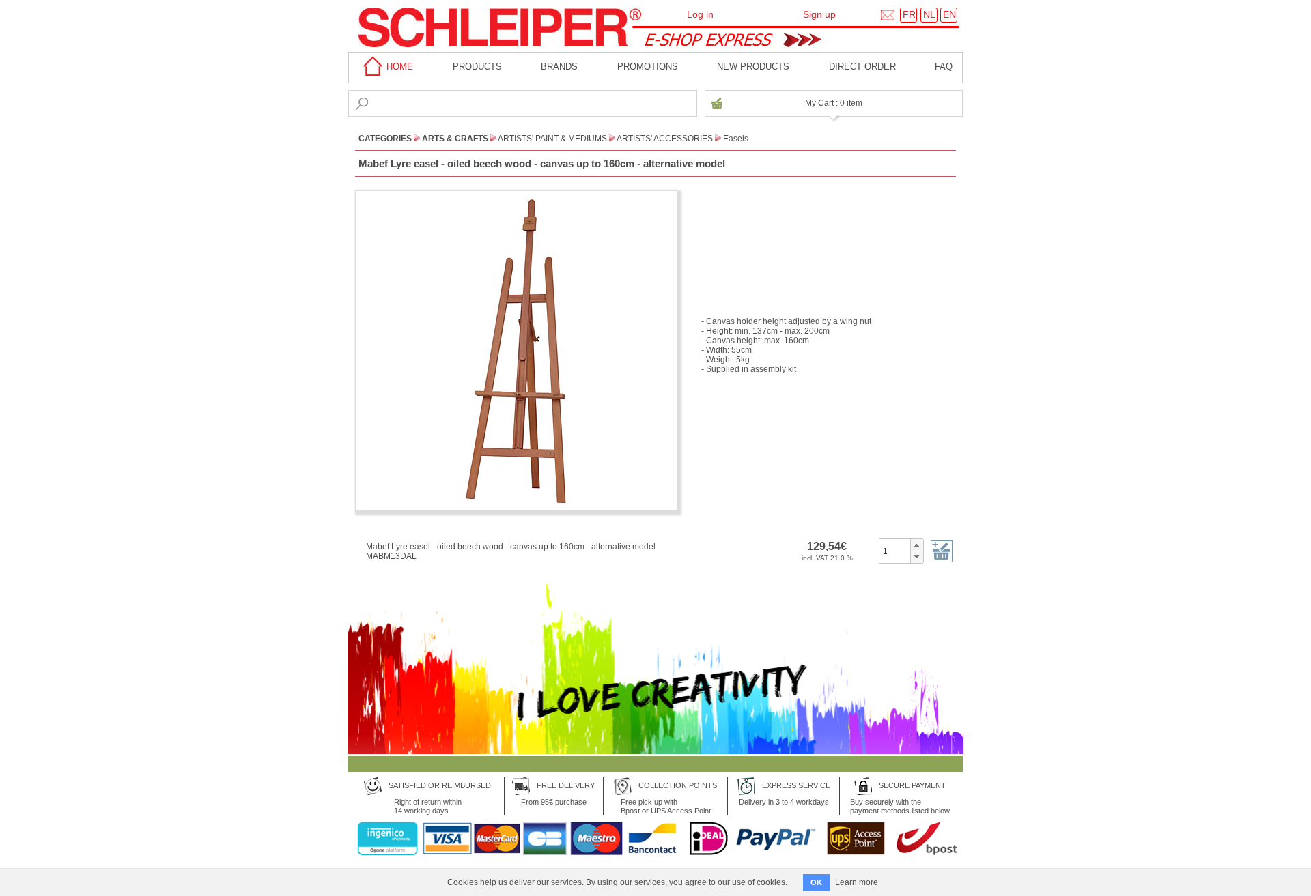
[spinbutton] (895, 550)
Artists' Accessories (665, 138)
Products (477, 66)
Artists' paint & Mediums (552, 138)
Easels (735, 138)
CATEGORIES (385, 138)
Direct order (862, 66)
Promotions (647, 66)
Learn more (856, 882)
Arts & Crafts (455, 138)
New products (753, 66)
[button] (916, 545)
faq (944, 66)
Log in (700, 14)
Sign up (819, 14)
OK (816, 882)
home (398, 66)
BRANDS (559, 66)
